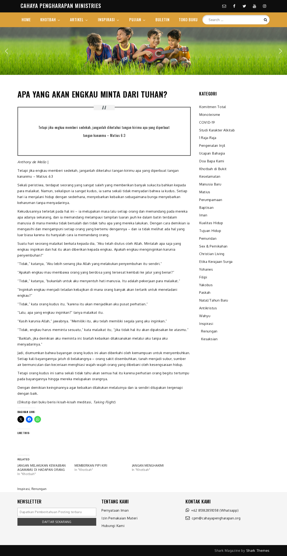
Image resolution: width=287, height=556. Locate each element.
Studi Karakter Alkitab (217, 130)
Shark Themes (258, 550)
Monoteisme (209, 115)
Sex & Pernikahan (213, 246)
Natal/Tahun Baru (213, 300)
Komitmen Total (212, 107)
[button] (6, 51)
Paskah (205, 292)
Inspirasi (23, 489)
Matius (204, 192)
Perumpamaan (210, 200)
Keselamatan (209, 176)
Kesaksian (208, 339)
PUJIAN (135, 19)
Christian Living (211, 254)
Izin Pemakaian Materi (119, 518)
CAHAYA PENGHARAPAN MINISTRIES (61, 5)
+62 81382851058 (204, 510)
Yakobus (206, 285)
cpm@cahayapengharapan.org (215, 518)
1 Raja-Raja (207, 138)
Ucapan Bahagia (212, 153)
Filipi (203, 277)
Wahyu (205, 316)
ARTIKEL (77, 19)
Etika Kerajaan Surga (216, 261)
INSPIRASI (106, 19)
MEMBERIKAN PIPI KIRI (91, 465)
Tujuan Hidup (210, 231)
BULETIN (162, 19)
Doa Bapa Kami (211, 161)
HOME (26, 19)
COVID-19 (207, 122)
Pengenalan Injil (212, 145)
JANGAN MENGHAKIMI (148, 465)
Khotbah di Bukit (213, 169)
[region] (143, 51)
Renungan (39, 489)
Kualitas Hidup (211, 223)
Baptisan (206, 207)
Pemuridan (207, 238)
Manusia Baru (210, 184)
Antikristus (208, 308)
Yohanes (206, 269)
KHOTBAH (48, 19)
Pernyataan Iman (115, 510)
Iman (203, 215)
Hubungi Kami (112, 526)
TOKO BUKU (188, 19)
